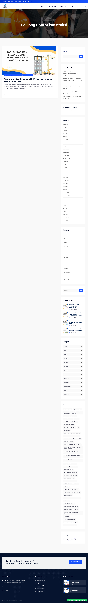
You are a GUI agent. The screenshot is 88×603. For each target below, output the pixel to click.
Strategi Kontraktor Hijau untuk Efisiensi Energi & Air (75, 329)
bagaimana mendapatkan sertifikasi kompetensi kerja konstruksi (72, 412)
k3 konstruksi (67, 430)
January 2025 (65, 183)
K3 (64, 261)
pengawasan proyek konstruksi (70, 467)
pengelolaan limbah (68, 470)
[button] (77, 600)
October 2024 (66, 193)
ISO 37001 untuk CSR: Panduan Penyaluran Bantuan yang (74, 306)
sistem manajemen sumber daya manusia (71, 513)
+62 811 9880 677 (28, 1)
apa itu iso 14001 (67, 409)
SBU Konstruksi (67, 272)
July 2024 (65, 202)
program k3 (66, 487)
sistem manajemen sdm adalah (71, 509)
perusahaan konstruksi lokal (70, 481)
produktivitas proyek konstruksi (71, 484)
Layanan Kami (62, 6)
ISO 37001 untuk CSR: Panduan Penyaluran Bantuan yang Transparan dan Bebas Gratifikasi (72, 73)
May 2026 (65, 133)
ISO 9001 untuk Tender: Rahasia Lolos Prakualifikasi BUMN (75, 322)
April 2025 (65, 174)
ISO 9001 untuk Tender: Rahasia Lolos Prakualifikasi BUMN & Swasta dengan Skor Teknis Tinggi (72, 86)
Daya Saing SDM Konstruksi (70, 416)
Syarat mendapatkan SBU (69, 519)
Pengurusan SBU (40, 589)
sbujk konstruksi (67, 498)
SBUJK (65, 276)
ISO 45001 (66, 254)
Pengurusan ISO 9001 (41, 580)
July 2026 (65, 127)
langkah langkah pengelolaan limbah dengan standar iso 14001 (72, 448)
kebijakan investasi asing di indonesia (72, 433)
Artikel (71, 6)
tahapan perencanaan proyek (70, 522)
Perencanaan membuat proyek (70, 475)
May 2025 (65, 171)
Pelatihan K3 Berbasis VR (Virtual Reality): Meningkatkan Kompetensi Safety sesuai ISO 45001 (72, 80)
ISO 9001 (66, 257)
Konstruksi (29, 75)
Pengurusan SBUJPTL (41, 583)
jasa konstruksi (73, 422)
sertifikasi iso (66, 501)
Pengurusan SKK (40, 591)
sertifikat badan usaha (69, 504)
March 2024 (65, 214)
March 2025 (65, 177)
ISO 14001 (66, 246)
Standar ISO (66, 280)
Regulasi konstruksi (68, 495)
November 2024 (66, 190)
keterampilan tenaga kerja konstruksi (72, 439)
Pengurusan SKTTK (41, 586)
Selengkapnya (9, 93)
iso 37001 (66, 422)
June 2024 (65, 205)
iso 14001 (76, 419)
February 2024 (66, 218)
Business (25, 75)
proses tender (67, 492)
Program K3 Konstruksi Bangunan (71, 489)
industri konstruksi (68, 419)
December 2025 (66, 149)
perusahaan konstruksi (69, 478)
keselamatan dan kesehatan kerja (71, 436)
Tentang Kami (52, 6)
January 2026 (65, 146)
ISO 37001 (66, 250)
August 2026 (65, 124)
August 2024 (65, 199)
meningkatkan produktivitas (70, 464)
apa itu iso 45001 (77, 409)
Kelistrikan (66, 265)
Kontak (78, 6)
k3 (78, 427)
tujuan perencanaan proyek (70, 525)
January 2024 (65, 221)
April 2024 (65, 211)
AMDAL (65, 235)
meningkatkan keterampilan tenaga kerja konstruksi (72, 460)
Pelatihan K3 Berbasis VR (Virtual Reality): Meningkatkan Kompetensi (75, 314)
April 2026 (65, 137)
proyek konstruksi (76, 492)
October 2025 (66, 155)
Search (65, 51)
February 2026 (66, 143)
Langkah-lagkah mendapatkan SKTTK (72, 444)
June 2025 (65, 168)
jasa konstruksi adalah (69, 425)
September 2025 (66, 158)
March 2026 (65, 140)
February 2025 (66, 180)
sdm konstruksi (76, 498)
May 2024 (65, 208)
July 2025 (65, 165)
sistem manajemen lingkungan (71, 507)
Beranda (43, 6)
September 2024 (66, 196)
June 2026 (65, 130)
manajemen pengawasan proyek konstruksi (71, 452)
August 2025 (65, 161)
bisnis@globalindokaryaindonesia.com (13, 1)
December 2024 (66, 186)
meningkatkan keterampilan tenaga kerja (72, 456)
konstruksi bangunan (68, 442)
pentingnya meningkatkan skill (70, 472)
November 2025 (66, 152)
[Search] (81, 290)
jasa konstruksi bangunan (69, 427)
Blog (22, 75)
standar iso (66, 516)
